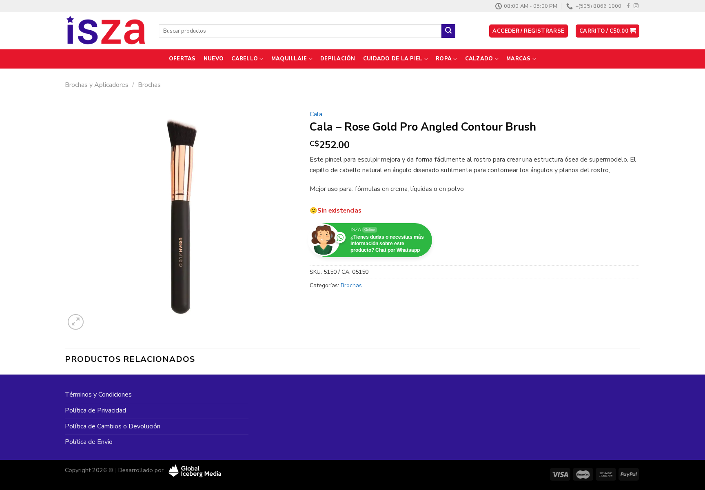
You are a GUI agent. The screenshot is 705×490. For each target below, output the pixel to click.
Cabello (244, 58)
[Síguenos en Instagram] (636, 6)
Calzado (479, 58)
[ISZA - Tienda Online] (105, 31)
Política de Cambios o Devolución (112, 426)
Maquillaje (289, 58)
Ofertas (182, 58)
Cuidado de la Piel (393, 58)
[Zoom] (76, 322)
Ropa (444, 58)
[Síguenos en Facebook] (628, 6)
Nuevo (214, 58)
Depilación (337, 58)
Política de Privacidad (95, 410)
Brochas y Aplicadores (97, 84)
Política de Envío (89, 441)
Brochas (149, 84)
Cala (316, 114)
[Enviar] (448, 31)
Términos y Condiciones (98, 394)
